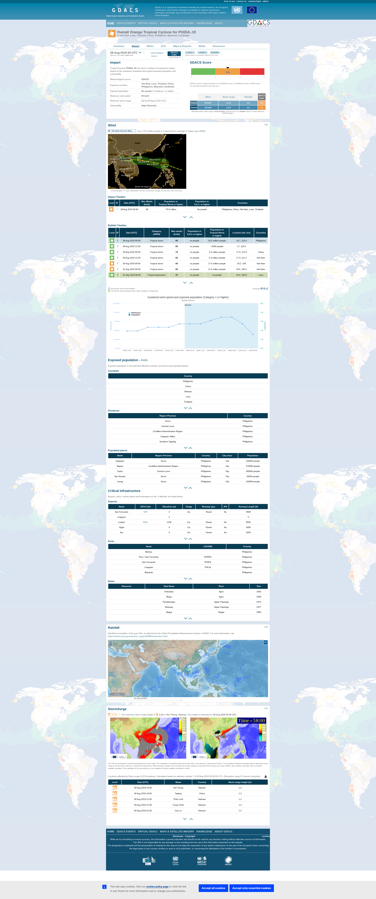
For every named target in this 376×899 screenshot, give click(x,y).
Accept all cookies (213, 888)
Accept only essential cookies (251, 888)
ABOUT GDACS (223, 831)
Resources (219, 46)
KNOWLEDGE (204, 23)
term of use (229, 1)
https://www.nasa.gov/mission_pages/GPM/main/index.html (137, 636)
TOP (266, 125)
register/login (254, 1)
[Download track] (267, 289)
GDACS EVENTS (126, 23)
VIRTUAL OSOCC (148, 23)
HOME (110, 23)
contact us (241, 1)
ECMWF (215, 53)
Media (202, 46)
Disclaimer (178, 836)
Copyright (190, 836)
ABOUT (219, 23)
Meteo (150, 46)
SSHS (202, 131)
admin (265, 1)
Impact (135, 46)
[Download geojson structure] (264, 289)
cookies (266, 836)
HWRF (202, 53)
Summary (119, 46)
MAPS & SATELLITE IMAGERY (177, 23)
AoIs (144, 360)
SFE (145, 512)
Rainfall (248, 97)
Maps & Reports (182, 46)
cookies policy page (157, 886)
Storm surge (229, 97)
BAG (145, 522)
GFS (190, 53)
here (217, 86)
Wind (208, 97)
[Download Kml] (262, 289)
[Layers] (265, 642)
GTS (163, 46)
